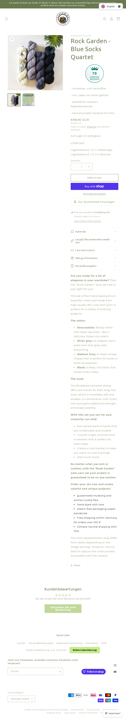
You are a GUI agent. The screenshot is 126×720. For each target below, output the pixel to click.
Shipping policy (54, 713)
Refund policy (77, 710)
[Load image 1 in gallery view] (14, 100)
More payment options (94, 194)
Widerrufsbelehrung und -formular (46, 650)
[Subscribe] (59, 671)
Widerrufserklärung (85, 650)
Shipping (91, 127)
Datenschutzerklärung (69, 643)
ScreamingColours (40, 710)
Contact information (88, 713)
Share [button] (77, 565)
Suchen (21, 643)
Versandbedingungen (41, 643)
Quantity (75, 160)
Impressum (91, 643)
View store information (87, 221)
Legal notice (70, 713)
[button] (6, 18)
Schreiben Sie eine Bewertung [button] (63, 608)
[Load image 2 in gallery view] (28, 100)
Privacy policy (93, 710)
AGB (104, 643)
